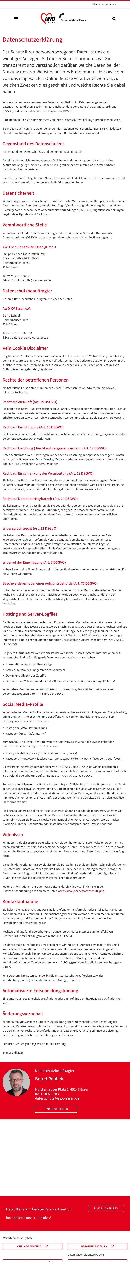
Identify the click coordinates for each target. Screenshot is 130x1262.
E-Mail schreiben (56, 1109)
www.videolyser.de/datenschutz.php (81, 891)
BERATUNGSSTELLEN (94, 1246)
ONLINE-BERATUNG (29, 1246)
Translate (104, 4)
